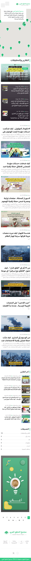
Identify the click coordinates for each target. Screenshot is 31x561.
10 (19, 521)
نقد (29, 440)
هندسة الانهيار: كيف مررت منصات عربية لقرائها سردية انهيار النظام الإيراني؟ (16, 236)
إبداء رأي (28, 437)
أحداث (28, 446)
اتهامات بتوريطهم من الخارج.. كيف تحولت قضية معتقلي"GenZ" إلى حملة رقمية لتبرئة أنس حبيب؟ (19, 117)
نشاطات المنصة (26, 449)
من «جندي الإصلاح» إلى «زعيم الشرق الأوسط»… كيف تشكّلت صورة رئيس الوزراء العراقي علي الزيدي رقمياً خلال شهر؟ (19, 104)
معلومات (27, 443)
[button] (20, 29)
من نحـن (21, 542)
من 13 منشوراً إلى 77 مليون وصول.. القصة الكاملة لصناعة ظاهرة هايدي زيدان (19, 91)
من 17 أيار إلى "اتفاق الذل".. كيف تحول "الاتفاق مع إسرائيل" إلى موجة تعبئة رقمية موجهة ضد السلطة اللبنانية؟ (15, 273)
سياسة (25, 69)
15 (8, 521)
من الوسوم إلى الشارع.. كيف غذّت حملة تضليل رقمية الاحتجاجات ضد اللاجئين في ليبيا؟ (15, 340)
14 (13, 521)
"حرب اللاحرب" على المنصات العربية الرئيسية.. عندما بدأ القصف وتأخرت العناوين (16, 306)
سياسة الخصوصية (14, 542)
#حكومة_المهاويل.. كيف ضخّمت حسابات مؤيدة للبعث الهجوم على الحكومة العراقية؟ (16, 132)
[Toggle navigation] (3, 5)
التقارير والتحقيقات (25, 433)
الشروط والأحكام (5, 542)
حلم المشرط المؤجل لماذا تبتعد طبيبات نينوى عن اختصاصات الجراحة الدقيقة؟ (17, 74)
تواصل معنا (27, 542)
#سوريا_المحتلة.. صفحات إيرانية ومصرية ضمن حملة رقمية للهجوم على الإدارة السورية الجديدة (16, 201)
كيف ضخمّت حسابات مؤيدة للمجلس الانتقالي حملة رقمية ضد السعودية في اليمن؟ (16, 166)
